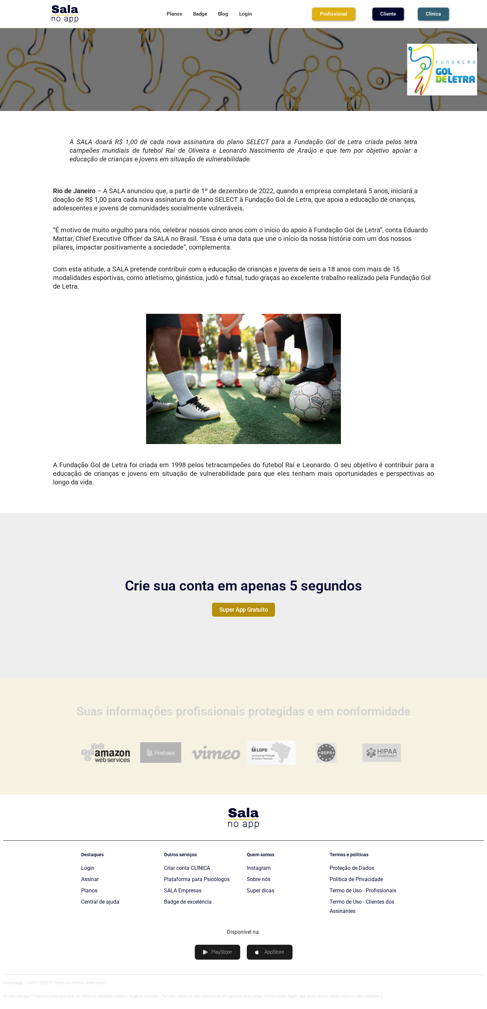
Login (245, 14)
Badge (200, 14)
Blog (223, 14)
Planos (174, 14)
